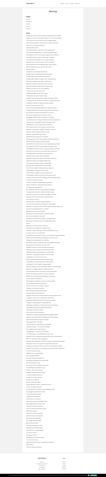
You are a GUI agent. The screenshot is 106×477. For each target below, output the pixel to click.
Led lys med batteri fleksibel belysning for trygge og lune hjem (41, 107)
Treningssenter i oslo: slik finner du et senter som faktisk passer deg (43, 100)
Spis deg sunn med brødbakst (33, 418)
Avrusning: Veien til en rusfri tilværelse (35, 233)
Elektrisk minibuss (30, 69)
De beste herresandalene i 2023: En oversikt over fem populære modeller (44, 346)
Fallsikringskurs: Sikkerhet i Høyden (34, 310)
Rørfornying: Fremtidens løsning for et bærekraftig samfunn (41, 221)
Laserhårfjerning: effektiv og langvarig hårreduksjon (39, 307)
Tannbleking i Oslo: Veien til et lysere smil (36, 257)
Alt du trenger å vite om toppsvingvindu (36, 329)
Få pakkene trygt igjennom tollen (34, 425)
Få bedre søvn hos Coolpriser (33, 399)
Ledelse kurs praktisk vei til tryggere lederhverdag (38, 160)
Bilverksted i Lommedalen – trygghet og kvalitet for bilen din (41, 129)
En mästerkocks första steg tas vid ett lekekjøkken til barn (40, 389)
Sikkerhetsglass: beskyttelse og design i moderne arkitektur (40, 281)
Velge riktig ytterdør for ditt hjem (34, 322)
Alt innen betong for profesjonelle (34, 415)
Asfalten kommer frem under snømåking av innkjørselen (40, 442)
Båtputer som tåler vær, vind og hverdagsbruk (37, 88)
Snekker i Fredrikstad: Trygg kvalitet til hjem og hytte (39, 185)
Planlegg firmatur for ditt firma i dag (35, 437)
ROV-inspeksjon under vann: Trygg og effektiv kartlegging (40, 189)
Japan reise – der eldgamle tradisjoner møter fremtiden (40, 254)
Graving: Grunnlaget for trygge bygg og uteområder (39, 182)
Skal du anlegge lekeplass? (32, 355)
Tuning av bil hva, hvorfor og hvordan (35, 91)
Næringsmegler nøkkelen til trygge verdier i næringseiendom (41, 79)
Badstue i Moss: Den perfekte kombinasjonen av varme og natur (42, 237)
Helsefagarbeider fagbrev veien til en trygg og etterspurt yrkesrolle (42, 148)
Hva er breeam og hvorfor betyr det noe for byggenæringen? (41, 40)
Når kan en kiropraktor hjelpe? (33, 382)
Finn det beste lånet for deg (33, 363)
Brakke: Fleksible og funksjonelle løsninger (36, 290)
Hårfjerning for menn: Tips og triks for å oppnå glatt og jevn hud (42, 343)
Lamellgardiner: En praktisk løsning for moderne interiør (39, 261)
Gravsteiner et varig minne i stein (34, 180)
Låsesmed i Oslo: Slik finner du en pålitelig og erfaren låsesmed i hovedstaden (45, 348)
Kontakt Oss (77, 3)
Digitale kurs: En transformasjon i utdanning (37, 225)
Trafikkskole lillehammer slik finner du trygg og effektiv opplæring (42, 110)
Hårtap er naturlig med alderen (34, 447)
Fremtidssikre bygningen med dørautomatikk (37, 360)
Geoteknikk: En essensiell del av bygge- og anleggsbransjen (41, 218)
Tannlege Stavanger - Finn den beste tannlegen (38, 326)
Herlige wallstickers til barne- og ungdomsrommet (38, 384)
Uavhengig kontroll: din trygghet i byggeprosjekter (38, 264)
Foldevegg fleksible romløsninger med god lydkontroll (39, 153)
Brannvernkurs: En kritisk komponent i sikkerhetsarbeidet (40, 213)
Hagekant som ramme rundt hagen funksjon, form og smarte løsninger (43, 38)
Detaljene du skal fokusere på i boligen (35, 372)
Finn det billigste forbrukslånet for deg (35, 367)
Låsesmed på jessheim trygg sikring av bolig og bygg (39, 86)
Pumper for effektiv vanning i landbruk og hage (37, 132)
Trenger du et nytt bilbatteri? (33, 396)
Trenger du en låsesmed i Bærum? (34, 406)
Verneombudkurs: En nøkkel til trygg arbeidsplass (38, 201)
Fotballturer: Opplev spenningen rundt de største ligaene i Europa (42, 230)
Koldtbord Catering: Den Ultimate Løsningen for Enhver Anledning (42, 317)
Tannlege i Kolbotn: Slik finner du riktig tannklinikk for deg (40, 192)
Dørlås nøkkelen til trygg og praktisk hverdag (37, 170)
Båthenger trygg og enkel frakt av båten (36, 134)
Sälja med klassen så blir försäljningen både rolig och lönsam (41, 64)
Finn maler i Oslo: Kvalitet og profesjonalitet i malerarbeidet (40, 204)
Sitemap (28, 19)
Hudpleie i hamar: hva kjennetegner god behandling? (39, 74)
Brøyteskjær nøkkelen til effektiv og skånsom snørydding (40, 117)
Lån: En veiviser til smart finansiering (35, 312)
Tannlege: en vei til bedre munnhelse (35, 288)
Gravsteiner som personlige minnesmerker (36, 71)
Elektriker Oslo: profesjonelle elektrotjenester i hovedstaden (40, 276)
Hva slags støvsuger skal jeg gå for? (35, 358)
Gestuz (28, 223)
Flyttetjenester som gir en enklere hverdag (36, 96)
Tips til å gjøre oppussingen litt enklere (35, 391)
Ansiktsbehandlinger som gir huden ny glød (37, 93)
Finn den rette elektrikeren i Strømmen (35, 216)
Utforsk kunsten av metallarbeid (34, 278)
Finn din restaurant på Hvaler (33, 351)
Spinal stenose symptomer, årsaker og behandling (38, 163)
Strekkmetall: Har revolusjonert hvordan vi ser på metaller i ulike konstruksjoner (45, 235)
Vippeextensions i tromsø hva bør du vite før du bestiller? (40, 62)
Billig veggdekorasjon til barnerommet (35, 403)
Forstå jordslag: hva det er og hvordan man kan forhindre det (41, 271)
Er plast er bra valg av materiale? (34, 413)
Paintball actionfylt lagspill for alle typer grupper (38, 141)
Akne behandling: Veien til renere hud (35, 293)
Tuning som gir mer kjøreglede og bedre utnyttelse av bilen (40, 122)
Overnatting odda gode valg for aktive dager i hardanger (40, 57)
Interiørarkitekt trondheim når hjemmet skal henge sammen (41, 175)
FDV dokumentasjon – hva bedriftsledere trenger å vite (39, 334)
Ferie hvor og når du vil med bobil (34, 370)
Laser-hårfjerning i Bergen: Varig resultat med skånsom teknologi (42, 43)
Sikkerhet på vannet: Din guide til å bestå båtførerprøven (40, 250)
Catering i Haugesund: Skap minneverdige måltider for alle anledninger (43, 266)
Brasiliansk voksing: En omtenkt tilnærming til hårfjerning (40, 247)
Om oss (67, 3)
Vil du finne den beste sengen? (33, 394)
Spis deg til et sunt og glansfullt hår (35, 430)
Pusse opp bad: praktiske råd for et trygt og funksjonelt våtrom (41, 52)
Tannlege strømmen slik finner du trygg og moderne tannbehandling (43, 177)
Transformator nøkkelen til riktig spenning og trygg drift (40, 168)
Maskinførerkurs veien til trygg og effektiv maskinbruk (39, 124)
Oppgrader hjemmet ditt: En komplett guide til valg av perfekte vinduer (43, 295)
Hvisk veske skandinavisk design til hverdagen (37, 319)
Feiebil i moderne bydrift (32, 47)
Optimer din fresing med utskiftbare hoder (36, 401)
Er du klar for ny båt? (31, 432)
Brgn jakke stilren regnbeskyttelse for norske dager (38, 165)
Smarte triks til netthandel (32, 379)
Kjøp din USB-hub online (32, 423)
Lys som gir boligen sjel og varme (34, 375)
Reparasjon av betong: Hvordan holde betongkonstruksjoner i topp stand (44, 206)
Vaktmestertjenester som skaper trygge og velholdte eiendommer (42, 139)
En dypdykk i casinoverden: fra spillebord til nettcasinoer (40, 298)
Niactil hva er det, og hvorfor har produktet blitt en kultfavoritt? (41, 151)
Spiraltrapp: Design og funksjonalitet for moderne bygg (39, 252)
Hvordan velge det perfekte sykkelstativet (36, 283)
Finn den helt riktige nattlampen (34, 387)
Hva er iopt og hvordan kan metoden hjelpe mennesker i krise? (41, 146)
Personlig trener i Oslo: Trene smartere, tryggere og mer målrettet (42, 55)
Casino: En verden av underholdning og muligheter (38, 324)
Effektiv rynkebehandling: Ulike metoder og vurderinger (39, 259)
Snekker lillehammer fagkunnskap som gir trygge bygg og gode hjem (43, 144)
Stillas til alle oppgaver (31, 411)
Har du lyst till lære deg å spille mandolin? (36, 408)
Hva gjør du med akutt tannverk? (34, 377)
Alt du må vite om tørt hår (32, 199)
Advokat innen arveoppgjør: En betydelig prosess (38, 228)
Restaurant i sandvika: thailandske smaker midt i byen (39, 83)
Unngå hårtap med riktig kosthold (34, 427)
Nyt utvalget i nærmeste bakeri (34, 420)
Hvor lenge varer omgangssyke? (34, 187)
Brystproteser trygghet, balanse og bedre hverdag (38, 115)
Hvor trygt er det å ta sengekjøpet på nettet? (37, 365)
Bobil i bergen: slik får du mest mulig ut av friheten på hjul (40, 127)
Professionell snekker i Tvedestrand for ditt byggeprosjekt (40, 50)
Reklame (62, 3)
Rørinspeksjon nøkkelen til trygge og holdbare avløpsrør (40, 103)
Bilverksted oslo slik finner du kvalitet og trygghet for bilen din (41, 194)
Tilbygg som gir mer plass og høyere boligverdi (37, 156)
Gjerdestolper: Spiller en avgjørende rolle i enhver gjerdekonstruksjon (43, 242)
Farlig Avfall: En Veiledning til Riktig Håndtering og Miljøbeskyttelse (42, 314)
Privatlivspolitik (93, 475)
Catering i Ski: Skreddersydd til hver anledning (37, 240)
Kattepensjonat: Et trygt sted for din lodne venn (37, 245)
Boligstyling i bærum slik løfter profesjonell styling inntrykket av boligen (43, 35)
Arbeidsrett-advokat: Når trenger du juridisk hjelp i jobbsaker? (41, 158)
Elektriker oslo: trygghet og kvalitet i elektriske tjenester (39, 269)
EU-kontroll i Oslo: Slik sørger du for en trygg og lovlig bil (40, 59)
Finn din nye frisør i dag (32, 440)
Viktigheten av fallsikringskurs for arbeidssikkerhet (38, 302)
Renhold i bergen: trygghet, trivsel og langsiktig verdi (39, 172)
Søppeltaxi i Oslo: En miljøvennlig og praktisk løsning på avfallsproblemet (44, 336)
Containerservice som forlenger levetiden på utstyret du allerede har (43, 120)
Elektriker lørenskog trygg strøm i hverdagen (37, 136)
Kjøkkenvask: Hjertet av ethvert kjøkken (35, 211)
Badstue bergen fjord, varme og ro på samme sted (39, 67)
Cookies (71, 3)
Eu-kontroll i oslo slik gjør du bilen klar (35, 45)
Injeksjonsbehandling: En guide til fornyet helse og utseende (40, 300)
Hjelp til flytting (29, 444)
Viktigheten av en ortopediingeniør (34, 353)
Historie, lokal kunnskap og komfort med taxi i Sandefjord (40, 274)
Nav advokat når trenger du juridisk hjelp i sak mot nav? (40, 112)
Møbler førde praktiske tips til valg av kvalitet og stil (38, 81)
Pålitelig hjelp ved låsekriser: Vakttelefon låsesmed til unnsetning (42, 305)
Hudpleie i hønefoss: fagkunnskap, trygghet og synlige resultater (42, 98)
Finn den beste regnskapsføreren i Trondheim (37, 209)
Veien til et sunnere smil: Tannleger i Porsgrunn (37, 286)
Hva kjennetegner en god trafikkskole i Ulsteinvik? (38, 76)
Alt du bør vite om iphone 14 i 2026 (34, 105)
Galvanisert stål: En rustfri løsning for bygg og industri (39, 197)
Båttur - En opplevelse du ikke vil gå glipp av (37, 338)
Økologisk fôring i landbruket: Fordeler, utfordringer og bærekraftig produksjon (45, 341)
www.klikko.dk (42, 469)
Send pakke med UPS (31, 435)
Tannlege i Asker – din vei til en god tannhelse (37, 331)
